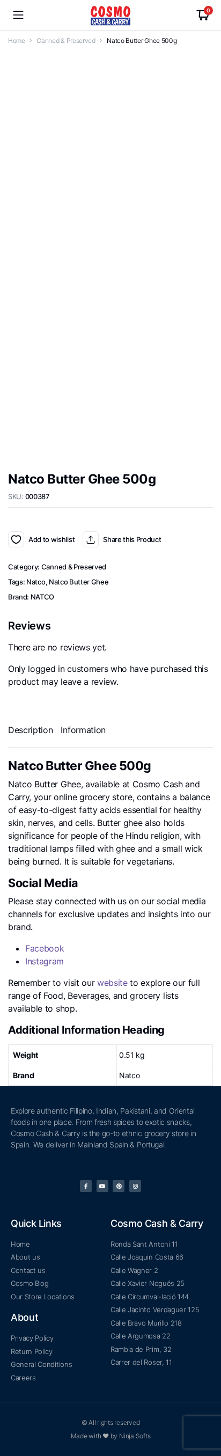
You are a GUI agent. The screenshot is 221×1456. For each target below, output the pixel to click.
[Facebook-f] (86, 1302)
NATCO (42, 776)
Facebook (44, 1127)
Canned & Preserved (65, 40)
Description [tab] (30, 909)
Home (16, 40)
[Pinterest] (118, 1302)
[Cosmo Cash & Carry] (110, 15)
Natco (35, 761)
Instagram (44, 1140)
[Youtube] (102, 1302)
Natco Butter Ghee (79, 761)
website (112, 1162)
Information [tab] (83, 909)
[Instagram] (135, 1302)
